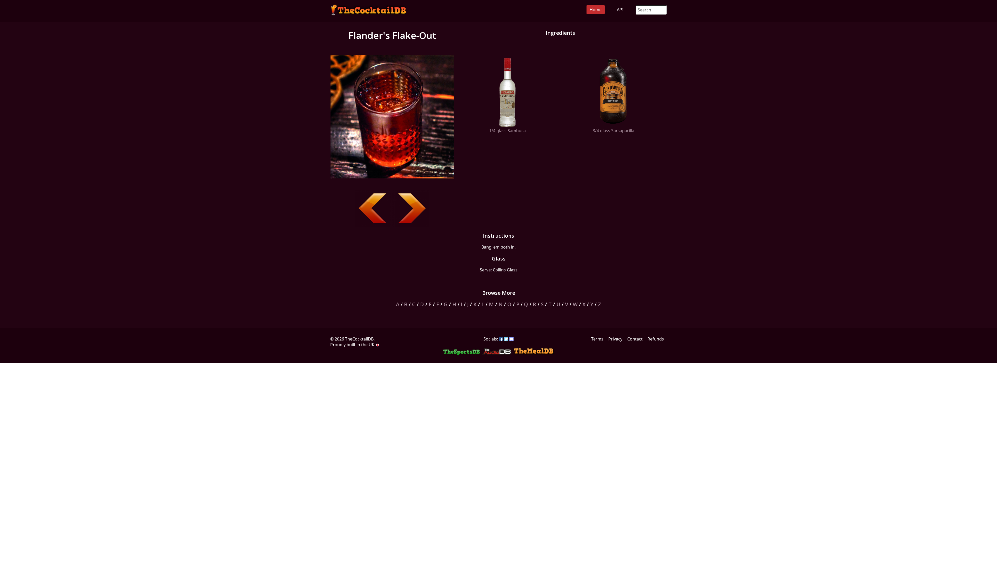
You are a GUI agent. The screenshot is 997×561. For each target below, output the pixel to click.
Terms (597, 339)
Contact (635, 339)
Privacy (615, 339)
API (620, 9)
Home (596, 9)
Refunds (656, 339)
